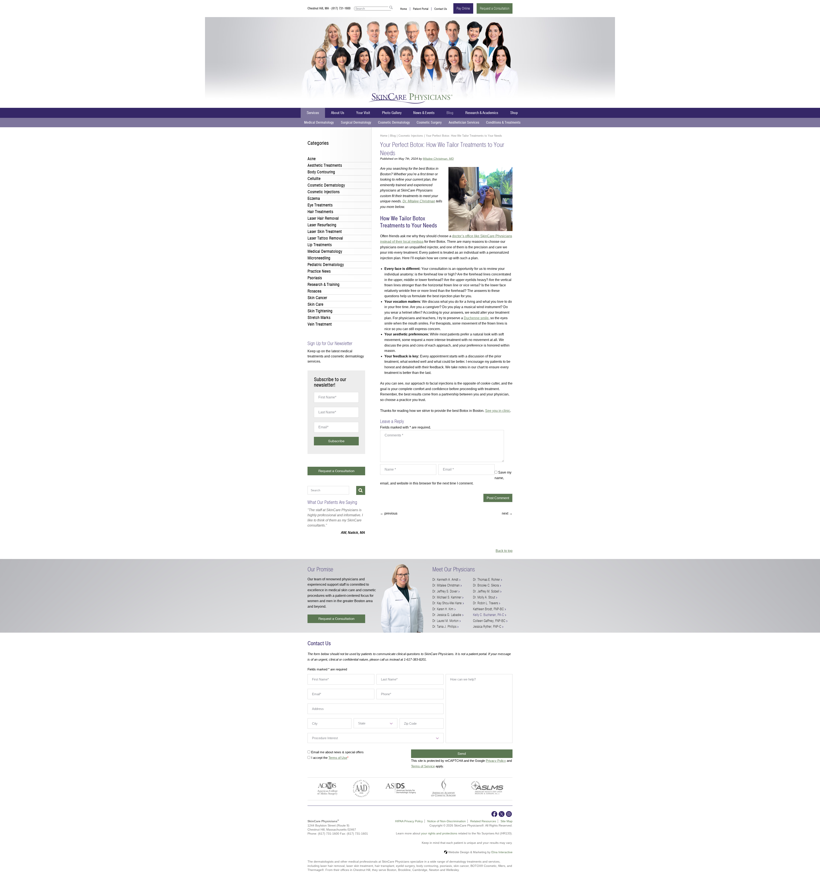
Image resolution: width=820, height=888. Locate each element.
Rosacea (314, 291)
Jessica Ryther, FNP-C (487, 631)
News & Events (424, 112)
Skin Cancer (317, 298)
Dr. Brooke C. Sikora (486, 590)
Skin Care (315, 304)
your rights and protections (439, 838)
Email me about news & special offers (337, 757)
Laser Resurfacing (322, 225)
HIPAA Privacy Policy (409, 826)
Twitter (502, 819)
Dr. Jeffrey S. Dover (444, 596)
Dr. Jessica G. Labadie (446, 619)
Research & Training (324, 284)
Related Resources (483, 826)
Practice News (319, 271)
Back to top (504, 556)
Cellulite (314, 178)
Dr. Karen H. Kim (442, 614)
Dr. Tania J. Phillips (444, 631)
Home (403, 9)
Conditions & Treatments (503, 122)
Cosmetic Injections (410, 135)
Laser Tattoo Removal (325, 238)
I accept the (319, 763)
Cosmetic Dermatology (394, 122)
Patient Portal (420, 9)
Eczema (314, 198)
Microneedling (319, 258)
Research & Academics (481, 112)
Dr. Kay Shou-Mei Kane (447, 608)
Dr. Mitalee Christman (419, 201)
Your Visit (363, 112)
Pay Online (463, 8)
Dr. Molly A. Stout (484, 602)
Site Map (506, 826)
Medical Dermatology (319, 122)
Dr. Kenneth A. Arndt (445, 584)
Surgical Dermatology (356, 122)
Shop (514, 112)
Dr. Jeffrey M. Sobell (486, 596)
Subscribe (336, 441)
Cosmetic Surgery (429, 122)
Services (313, 112)
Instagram (509, 819)
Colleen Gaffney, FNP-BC (489, 625)
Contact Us (440, 9)
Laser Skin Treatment (325, 231)
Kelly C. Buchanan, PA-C (488, 619)
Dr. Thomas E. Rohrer (486, 584)
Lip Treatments (320, 245)
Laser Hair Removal (323, 218)
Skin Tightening (320, 311)
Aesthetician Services (464, 122)
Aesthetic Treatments (325, 165)
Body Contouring (321, 172)
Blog (450, 112)
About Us (337, 112)
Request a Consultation (494, 8)
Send (462, 758)
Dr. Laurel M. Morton (445, 625)
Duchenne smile (476, 318)
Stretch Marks (319, 317)
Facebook (494, 819)
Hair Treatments (320, 212)
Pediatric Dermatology (326, 265)
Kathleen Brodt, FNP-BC (488, 614)
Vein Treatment (320, 324)
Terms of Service (423, 771)
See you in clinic (497, 411)
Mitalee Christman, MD (438, 158)
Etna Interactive (501, 857)
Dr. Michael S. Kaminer (446, 602)
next (507, 513)
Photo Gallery (391, 112)
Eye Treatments (320, 205)
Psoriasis (315, 278)
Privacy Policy (496, 766)
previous (388, 513)
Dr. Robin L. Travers (485, 608)
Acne (312, 159)
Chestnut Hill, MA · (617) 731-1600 (329, 8)
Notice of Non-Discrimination (446, 826)
